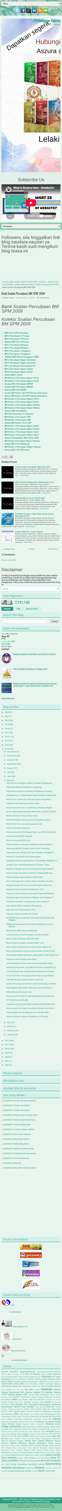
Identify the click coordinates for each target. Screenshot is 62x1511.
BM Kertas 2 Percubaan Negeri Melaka (22, 408)
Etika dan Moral (39, 1386)
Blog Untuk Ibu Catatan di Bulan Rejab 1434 (25, 943)
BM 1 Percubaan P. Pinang (17, 336)
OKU (16, 1414)
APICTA (4, 1374)
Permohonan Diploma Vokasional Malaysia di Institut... (29, 791)
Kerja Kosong (40, 1407)
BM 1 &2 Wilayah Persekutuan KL (20, 366)
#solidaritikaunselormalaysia (48, 1372)
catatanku (12, 1457)
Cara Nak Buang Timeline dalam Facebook (24, 980)
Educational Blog (9, 1386)
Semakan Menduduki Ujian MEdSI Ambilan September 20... (31, 967)
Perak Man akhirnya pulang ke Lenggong (24, 787)
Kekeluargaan (44, 1404)
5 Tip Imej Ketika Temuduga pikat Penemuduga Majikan (30, 975)
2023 (7, 712)
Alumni (43, 1374)
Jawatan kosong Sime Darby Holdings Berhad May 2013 (30, 1004)
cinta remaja (29, 1458)
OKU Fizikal (24, 1414)
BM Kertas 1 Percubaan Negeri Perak (22, 378)
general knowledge (50, 1460)
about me (16, 1455)
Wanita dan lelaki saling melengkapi (21, 930)
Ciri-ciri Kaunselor (19, 1379)
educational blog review (29, 1461)
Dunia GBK (18, 1384)
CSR (53, 1377)
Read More (24, 475)
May (9, 780)
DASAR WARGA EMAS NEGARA (41, 1379)
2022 (7, 716)
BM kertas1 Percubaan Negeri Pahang (22, 441)
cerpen (20, 1458)
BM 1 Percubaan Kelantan (16, 345)
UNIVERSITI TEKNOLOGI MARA (16, 1105)
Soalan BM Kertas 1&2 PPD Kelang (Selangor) (26, 393)
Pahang (56, 1419)
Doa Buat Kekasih (53, 1382)
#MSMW (5, 1372)
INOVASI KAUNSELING (21, 1397)
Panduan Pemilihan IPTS (28, 1422)
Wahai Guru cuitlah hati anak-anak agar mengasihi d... (29, 799)
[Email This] (2, 456)
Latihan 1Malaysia (9, 1409)
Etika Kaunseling (25, 1386)
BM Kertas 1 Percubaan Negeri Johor (22, 432)
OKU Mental (34, 1414)
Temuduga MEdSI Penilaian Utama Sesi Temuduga (28, 848)
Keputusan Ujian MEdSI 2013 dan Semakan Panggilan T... (30, 852)
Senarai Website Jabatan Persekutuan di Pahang (27, 1016)
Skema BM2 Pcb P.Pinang (17, 342)
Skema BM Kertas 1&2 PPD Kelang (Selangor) (26, 396)
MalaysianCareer (18, 1351)
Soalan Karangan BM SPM (47, 284)
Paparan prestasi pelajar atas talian (21, 959)
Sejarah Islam (31, 1441)
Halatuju (46, 1389)
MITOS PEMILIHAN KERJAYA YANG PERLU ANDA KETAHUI (31, 812)
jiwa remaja (11, 1464)
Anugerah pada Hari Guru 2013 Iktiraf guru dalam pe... (29, 885)
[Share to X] (8, 456)
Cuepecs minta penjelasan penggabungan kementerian (30, 893)
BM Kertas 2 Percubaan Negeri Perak (22, 381)
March (9, 1026)
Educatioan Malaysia (52, 1384)
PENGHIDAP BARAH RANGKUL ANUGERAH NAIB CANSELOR (32, 955)
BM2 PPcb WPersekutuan (16, 333)
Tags (18, 609)
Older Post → (54, 549)
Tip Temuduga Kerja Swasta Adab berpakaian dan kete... (30, 971)
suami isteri (50, 1471)
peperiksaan (7, 284)
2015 (7, 741)
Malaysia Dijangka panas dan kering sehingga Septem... (30, 869)
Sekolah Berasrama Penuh (40, 1443)
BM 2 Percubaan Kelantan (16, 348)
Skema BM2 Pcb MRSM (15, 390)
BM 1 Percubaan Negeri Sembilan (20, 360)
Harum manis (55, 1395)
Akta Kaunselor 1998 (16, 1374)
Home (5, 282)
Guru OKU (16, 1390)
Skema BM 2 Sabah (14, 375)
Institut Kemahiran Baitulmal (18, 828)
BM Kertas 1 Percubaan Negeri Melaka (22, 405)
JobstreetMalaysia (19, 1360)
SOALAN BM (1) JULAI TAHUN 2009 (30, 498)
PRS (50, 1419)
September (12, 764)
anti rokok (34, 1455)
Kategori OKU (22, 1404)
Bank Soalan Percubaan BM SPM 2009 (23, 293)
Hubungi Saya (7, 1397)
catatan (42, 1455)
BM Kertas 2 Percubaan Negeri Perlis (22, 402)
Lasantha (49, 1505)
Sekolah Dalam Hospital (31, 1445)
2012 (7, 1040)
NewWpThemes (23, 1505)
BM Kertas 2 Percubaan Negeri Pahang (22, 447)
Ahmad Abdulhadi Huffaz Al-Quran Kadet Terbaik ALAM (30, 951)
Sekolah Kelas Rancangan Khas (19, 1448)
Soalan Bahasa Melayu (24, 284)
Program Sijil (44, 1429)
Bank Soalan (14, 282)
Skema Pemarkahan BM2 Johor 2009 (22, 438)
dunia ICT (56, 1457)
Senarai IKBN (29, 1450)
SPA (12, 1305)
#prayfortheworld (27, 1371)
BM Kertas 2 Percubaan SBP (18, 420)
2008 (7, 1057)
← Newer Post (8, 549)
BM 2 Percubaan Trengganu (17, 354)
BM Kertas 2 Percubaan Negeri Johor (22, 435)
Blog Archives (32, 609)
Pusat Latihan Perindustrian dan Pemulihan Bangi (27, 1432)
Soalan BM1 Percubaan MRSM (19, 384)
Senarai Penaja (43, 1450)
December (11, 752)
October (10, 760)
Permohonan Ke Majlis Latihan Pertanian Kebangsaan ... (30, 783)
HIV (22, 1390)
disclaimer (45, 1458)
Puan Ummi (9, 298)
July (9, 772)
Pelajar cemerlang (11, 1426)
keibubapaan (18, 1467)
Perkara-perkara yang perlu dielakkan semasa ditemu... (30, 844)
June (9, 776)
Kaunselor (33, 1404)
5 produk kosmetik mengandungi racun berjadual (27, 901)
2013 (7, 749)
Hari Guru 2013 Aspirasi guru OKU (20, 910)
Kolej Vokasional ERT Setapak (19, 836)
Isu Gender (23, 1400)
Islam (14, 1399)
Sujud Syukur (55, 1450)
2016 (7, 737)
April (9, 1022)
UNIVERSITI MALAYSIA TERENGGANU (19, 1168)
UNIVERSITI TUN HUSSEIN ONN (16, 1125)
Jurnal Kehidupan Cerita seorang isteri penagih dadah (29, 963)
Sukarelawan (7, 1452)
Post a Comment (9, 560)
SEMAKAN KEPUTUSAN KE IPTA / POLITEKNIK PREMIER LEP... (32, 861)
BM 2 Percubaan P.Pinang (17, 339)
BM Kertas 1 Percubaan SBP (18, 417)
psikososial (15, 1471)
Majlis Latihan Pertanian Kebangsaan (36, 1411)
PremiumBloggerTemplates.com (21, 1507)
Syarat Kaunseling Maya (23, 1452)
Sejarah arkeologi (18, 1443)
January (10, 1034)
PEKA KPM (16, 1416)
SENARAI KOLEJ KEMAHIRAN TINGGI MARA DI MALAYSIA (31, 795)
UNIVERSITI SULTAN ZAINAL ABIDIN (18, 1129)
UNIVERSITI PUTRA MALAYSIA (16, 1158)
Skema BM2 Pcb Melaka (16, 411)
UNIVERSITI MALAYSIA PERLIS (16, 1139)
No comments (43, 298)
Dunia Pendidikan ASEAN (34, 1384)
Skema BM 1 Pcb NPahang (17, 444)
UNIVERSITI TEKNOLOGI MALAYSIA (18, 1149)
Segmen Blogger (16, 1441)
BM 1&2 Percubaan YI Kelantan (19, 414)
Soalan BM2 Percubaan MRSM (19, 387)
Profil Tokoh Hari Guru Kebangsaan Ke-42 (24, 824)
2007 (7, 1061)
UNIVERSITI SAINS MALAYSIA (16, 1144)
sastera (34, 1471)
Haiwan (37, 1390)
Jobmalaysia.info (20, 1326)
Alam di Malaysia (32, 1374)
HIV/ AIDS (29, 1389)
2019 (7, 724)
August (10, 768)
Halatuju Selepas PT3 (34, 1392)
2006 (7, 1065)
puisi (22, 1471)
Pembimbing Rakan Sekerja (32, 1427)
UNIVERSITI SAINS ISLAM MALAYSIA (19, 1120)
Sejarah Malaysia (45, 1441)
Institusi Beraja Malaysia (41, 1397)
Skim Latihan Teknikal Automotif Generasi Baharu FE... (29, 947)
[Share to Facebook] (11, 456)
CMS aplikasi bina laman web (19, 992)
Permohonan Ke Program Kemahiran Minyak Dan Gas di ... (31, 1008)
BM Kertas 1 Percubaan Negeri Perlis (22, 399)
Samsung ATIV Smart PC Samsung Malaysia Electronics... (31, 996)
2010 (7, 1049)
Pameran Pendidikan (10, 1422)
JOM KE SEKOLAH (37, 1400)
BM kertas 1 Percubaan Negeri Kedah (22, 426)
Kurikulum (42, 282)
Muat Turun (53, 282)
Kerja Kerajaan (28, 1407)
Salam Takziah (14, 1439)
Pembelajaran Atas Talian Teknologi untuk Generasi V (29, 988)
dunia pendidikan (10, 1460)
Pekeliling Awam (52, 1424)
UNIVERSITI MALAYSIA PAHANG (17, 1134)
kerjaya (39, 1467)
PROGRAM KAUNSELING (30, 1417)
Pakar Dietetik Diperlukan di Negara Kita (30, 669)
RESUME (50, 1431)
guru (3, 1464)
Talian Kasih (50, 1453)
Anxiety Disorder (35, 1377)
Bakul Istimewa (8, 698)
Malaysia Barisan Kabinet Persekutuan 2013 (25, 889)
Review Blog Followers (20, 1434)
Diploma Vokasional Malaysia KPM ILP (30, 1382)
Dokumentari (7, 1384)
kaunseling (22, 1464)
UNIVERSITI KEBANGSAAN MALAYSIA (19, 1153)
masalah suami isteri (52, 1468)
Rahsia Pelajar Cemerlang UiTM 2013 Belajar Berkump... (30, 873)
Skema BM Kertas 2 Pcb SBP (18, 423)
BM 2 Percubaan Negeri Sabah (19, 372)
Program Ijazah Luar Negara (26, 1429)
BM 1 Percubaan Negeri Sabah (19, 369)
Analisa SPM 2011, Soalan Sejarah (29, 532)
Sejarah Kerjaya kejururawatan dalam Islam (24, 877)
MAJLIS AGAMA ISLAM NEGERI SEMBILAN (33, 1409)
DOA (58, 1379)
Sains (48, 1436)
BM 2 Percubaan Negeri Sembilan (20, 363)
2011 (7, 1044)
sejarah (41, 1470)
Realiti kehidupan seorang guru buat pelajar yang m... (29, 820)
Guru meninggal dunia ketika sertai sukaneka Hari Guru (30, 881)
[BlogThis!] (5, 456)
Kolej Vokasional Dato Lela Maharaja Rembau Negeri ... (30, 807)
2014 (7, 745)
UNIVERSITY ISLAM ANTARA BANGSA (19, 1101)
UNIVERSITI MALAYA (12, 1163)
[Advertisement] (31, 1203)
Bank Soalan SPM (29, 282)
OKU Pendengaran (48, 1414)
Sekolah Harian (48, 1445)
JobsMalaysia (15, 1312)
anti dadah (25, 1455)
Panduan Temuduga (45, 1422)
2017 (7, 733)
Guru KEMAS (6, 1390)
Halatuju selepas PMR (17, 1394)
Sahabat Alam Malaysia (37, 1436)
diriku (38, 1458)
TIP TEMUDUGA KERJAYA (17, 1000)
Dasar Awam (7, 1381)
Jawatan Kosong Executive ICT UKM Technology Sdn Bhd (31, 984)
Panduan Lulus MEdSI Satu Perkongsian (23, 857)
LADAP (58, 1407)
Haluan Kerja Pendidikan (38, 1395)
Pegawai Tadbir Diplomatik (33, 1424)
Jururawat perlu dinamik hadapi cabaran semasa (27, 935)
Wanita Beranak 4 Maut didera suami (22, 816)
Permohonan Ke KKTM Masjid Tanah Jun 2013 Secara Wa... (31, 832)
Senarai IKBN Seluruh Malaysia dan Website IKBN (27, 1012)
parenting (5, 1471)
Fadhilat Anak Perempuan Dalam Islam (23, 803)
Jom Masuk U (46, 1402)
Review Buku (35, 1434)
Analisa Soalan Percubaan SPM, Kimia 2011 (33, 467)
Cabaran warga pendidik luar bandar (22, 914)
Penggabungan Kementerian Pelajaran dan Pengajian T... (30, 897)
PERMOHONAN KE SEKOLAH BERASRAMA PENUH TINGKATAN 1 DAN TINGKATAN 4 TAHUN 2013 (35, 685)
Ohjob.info (17, 1339)
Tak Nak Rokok (39, 1452)
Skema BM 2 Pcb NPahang (17, 450)
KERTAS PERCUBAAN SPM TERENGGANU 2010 (34, 482)
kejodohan (30, 1468)
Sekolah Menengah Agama (43, 1448)
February (11, 1030)
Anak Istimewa (53, 1374)
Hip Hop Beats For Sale (45, 1507)
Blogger (46, 1501)
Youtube (8, 1455)
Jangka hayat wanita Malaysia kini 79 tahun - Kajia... (28, 865)
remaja (28, 1471)
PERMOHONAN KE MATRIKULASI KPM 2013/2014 (34, 654)
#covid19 (14, 1371)
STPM (25, 1436)
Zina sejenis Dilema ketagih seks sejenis (23, 906)
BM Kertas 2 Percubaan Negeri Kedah (22, 429)
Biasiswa (46, 1376)
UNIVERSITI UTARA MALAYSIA (16, 1110)
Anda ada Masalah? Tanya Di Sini (15, 1377)
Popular (7, 609)
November (11, 756)
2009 (7, 1053)
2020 (7, 720)
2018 (7, 728)
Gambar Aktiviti (53, 1386)
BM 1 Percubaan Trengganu (17, 351)
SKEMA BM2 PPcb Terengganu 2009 (21, 357)
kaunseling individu (36, 1464)
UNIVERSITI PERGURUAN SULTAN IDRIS (20, 1115)
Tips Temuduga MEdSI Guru (18, 840)
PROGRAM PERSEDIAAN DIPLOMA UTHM (30, 1419)
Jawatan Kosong (31, 1402)
